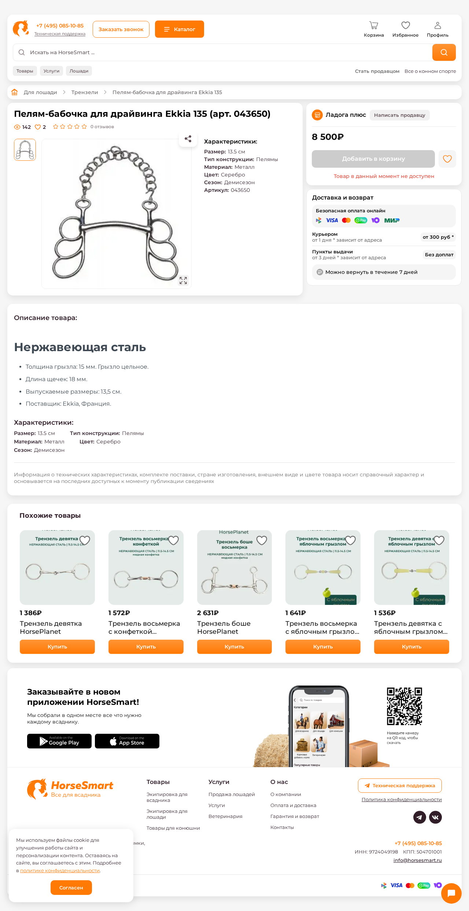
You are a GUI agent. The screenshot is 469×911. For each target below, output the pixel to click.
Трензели (84, 92)
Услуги (216, 805)
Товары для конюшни (173, 828)
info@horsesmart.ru (418, 860)
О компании (285, 794)
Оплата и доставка (293, 805)
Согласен (71, 887)
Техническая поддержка (59, 34)
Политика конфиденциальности (402, 799)
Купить (57, 646)
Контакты (282, 827)
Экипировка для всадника (167, 797)
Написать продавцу (399, 115)
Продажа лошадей (231, 794)
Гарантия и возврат (294, 816)
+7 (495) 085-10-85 (60, 25)
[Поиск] (444, 52)
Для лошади (40, 92)
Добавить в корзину (373, 158)
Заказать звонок (121, 29)
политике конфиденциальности (60, 870)
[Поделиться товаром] (188, 139)
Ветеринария (225, 816)
